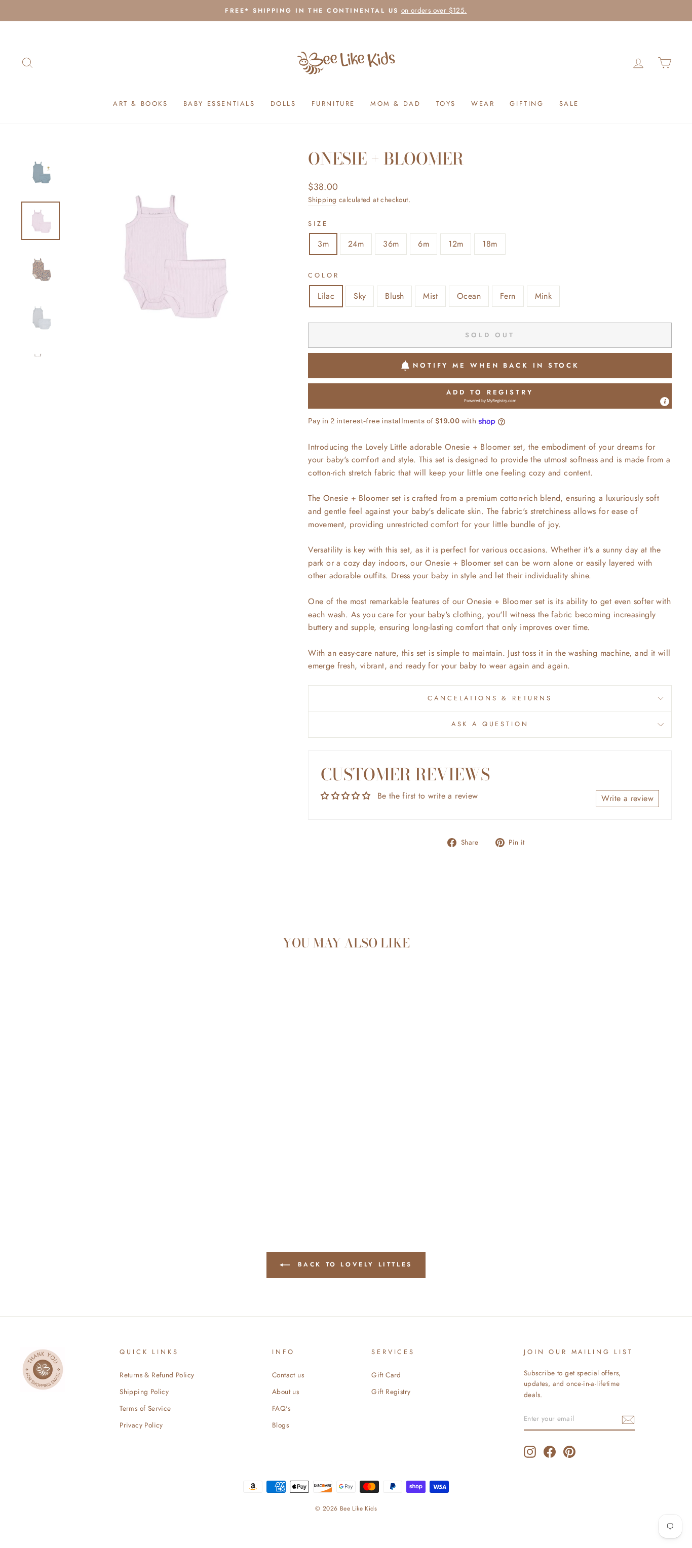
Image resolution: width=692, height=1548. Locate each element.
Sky (360, 296)
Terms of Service (145, 1408)
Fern (508, 296)
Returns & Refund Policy (157, 1375)
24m (356, 244)
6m (423, 244)
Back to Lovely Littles (353, 1264)
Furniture (333, 103)
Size (318, 223)
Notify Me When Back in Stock (496, 365)
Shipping (322, 199)
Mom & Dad (395, 103)
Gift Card (386, 1375)
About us (285, 1391)
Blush (394, 296)
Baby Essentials (219, 103)
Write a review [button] (627, 798)
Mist (430, 296)
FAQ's (281, 1408)
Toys (446, 103)
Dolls (283, 103)
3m (323, 244)
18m (489, 244)
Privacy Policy (141, 1425)
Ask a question (490, 724)
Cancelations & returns (490, 698)
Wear (482, 103)
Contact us (288, 1375)
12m (455, 244)
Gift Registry (390, 1391)
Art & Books (140, 103)
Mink (543, 296)
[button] (490, 396)
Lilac (326, 296)
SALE (569, 103)
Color (323, 275)
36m (391, 244)
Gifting (527, 103)
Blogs (280, 1425)
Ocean (469, 296)
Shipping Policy (144, 1391)
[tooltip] (664, 401)
